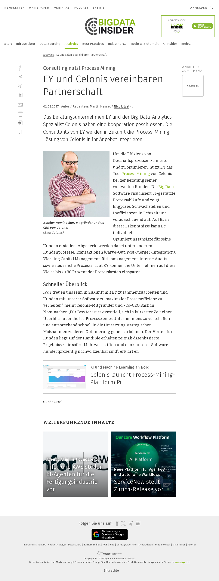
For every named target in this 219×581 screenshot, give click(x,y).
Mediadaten (146, 544)
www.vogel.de (182, 562)
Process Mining (135, 173)
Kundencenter (163, 544)
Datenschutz (75, 544)
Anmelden (198, 7)
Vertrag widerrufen (127, 544)
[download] (20, 122)
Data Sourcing (50, 44)
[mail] (20, 104)
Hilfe (112, 544)
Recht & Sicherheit (144, 44)
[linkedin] (20, 95)
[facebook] (20, 67)
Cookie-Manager (57, 544)
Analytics (71, 44)
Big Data (166, 186)
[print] (20, 113)
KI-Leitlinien (179, 544)
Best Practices (93, 44)
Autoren (192, 544)
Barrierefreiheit (92, 544)
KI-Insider (170, 44)
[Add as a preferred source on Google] (110, 534)
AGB (105, 544)
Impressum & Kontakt (34, 544)
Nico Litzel (121, 106)
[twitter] (20, 76)
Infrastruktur (25, 44)
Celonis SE (193, 85)
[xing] (20, 86)
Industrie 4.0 (117, 44)
